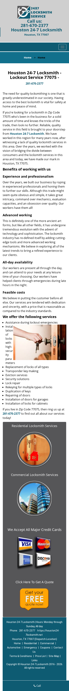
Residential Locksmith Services (34, 426)
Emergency (30, 647)
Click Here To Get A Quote (35, 582)
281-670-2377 (34, 25)
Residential (30, 643)
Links (35, 660)
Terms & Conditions (20, 656)
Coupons (45, 647)
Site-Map (54, 656)
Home (27, 57)
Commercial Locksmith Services (34, 475)
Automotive (14, 647)
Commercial (47, 643)
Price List (40, 656)
